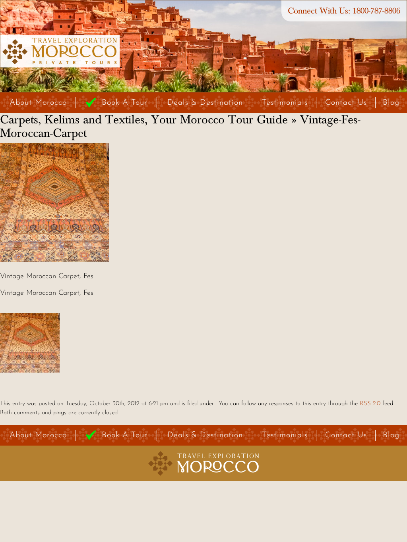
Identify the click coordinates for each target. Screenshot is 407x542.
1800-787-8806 (376, 11)
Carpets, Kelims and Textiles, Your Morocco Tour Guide (144, 120)
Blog (391, 103)
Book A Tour (124, 103)
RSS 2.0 (370, 404)
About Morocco (38, 103)
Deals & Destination (205, 103)
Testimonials (285, 103)
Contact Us (346, 103)
